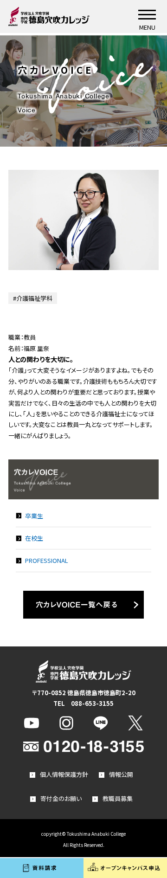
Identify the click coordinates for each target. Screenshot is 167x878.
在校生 (34, 538)
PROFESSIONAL (46, 560)
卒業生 (34, 515)
